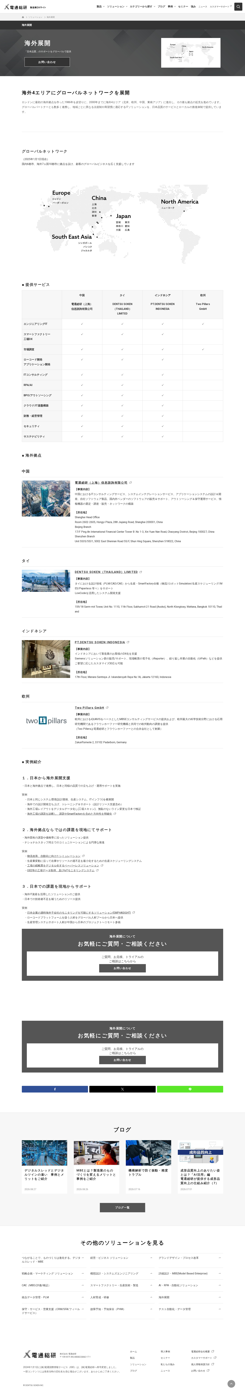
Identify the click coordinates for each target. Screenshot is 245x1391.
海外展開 (27, 24)
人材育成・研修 (99, 1297)
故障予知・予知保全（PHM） (108, 1309)
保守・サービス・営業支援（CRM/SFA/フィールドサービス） (51, 1311)
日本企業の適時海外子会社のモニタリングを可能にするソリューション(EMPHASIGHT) (79, 912)
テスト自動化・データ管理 (175, 1309)
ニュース (202, 6)
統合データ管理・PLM (35, 1297)
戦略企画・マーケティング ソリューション (47, 1273)
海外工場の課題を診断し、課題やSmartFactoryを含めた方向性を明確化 (69, 813)
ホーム (133, 1351)
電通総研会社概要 (200, 1351)
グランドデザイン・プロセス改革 (179, 1257)
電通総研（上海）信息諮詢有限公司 (101, 482)
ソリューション (115, 6)
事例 (170, 6)
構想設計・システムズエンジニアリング (114, 1273)
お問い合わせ (198, 1370)
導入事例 (165, 1351)
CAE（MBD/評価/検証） (36, 1285)
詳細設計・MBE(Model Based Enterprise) (183, 1273)
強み (193, 6)
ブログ (161, 6)
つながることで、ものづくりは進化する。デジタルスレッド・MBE (51, 1259)
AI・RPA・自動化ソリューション (178, 1285)
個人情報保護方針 (200, 1364)
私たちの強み (168, 1364)
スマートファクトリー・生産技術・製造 (114, 1285)
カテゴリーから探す (141, 6)
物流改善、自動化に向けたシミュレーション (53, 856)
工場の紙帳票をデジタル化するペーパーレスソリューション (63, 865)
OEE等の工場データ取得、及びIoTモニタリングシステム (60, 870)
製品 (99, 6)
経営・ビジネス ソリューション (109, 1257)
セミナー (183, 6)
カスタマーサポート (219, 6)
